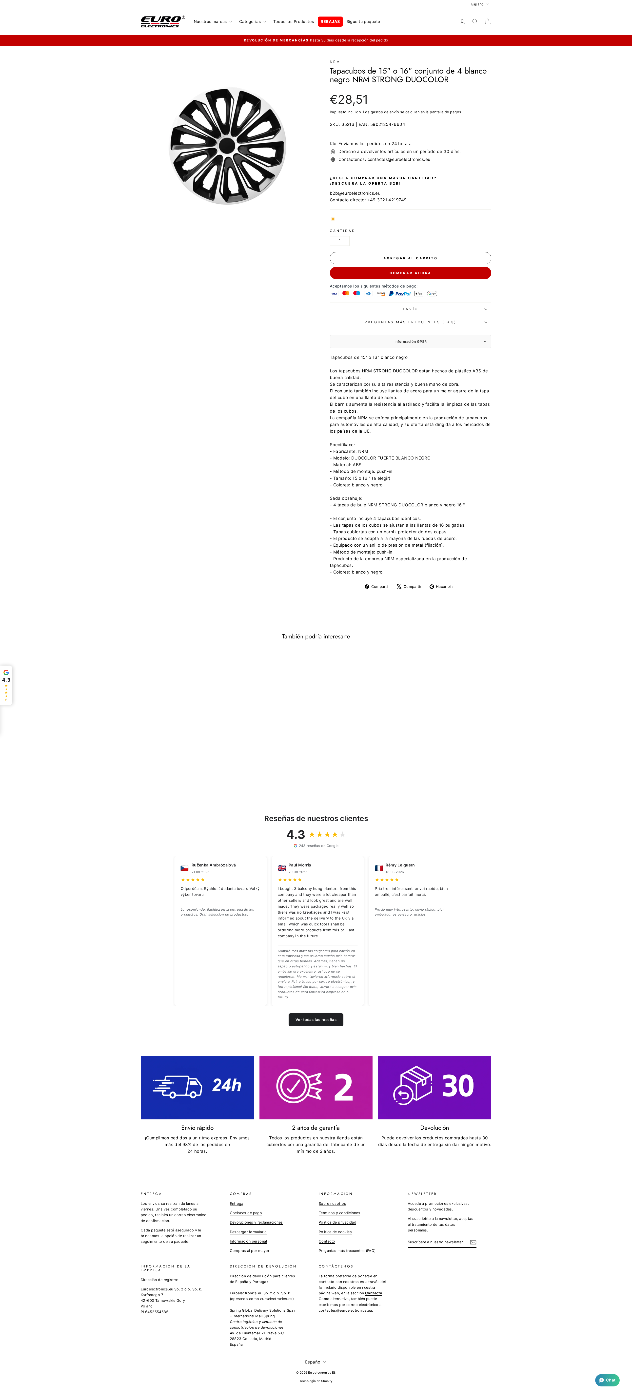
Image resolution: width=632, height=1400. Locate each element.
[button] (607, 1380)
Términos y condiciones (339, 1213)
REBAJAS (330, 21)
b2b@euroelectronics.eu (355, 193)
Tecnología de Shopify (316, 1381)
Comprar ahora (411, 273)
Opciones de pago (246, 1213)
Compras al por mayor (250, 1250)
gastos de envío (385, 112)
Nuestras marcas (211, 21)
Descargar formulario (248, 1232)
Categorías (250, 21)
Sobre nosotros (332, 1203)
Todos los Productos (293, 21)
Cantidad (343, 231)
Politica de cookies (335, 1232)
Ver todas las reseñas (316, 1019)
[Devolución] (434, 1087)
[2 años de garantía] (316, 1087)
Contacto (327, 1241)
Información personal (248, 1241)
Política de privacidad (337, 1222)
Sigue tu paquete (363, 21)
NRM (335, 62)
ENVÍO (410, 309)
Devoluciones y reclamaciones (256, 1222)
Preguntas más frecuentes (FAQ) (410, 322)
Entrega (236, 1203)
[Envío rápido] (197, 1087)
